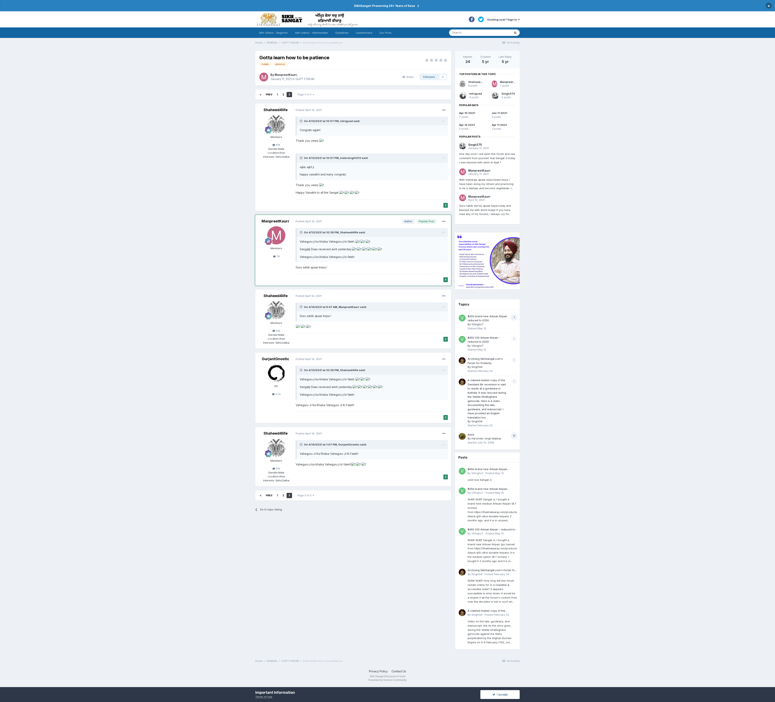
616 (277, 144)
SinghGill (476, 366)
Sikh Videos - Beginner (273, 32)
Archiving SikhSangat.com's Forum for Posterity (492, 570)
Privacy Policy (378, 671)
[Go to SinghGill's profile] (462, 360)
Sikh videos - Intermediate (311, 32)
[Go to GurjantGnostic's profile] (276, 373)
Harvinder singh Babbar (486, 438)
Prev (269, 94)
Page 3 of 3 (305, 94)
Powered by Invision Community (387, 679)
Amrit (471, 434)
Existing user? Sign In (502, 19)
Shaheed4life (276, 110)
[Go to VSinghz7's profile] (462, 318)
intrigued (346, 121)
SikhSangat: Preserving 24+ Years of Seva (384, 5)
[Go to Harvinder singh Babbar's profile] (462, 436)
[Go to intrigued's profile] (463, 95)
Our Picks (385, 32)
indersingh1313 (350, 158)
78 (278, 256)
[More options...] (444, 110)
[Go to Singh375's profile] (495, 95)
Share (409, 76)
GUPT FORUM (304, 79)
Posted (309, 110)
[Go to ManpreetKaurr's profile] (263, 77)
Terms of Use (263, 696)
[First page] (260, 94)
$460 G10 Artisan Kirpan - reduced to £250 (491, 530)
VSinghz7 (477, 324)
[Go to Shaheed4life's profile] (276, 124)
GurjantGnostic (275, 359)
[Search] (515, 32)
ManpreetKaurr (286, 74)
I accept (501, 694)
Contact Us (399, 671)
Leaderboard (364, 32)
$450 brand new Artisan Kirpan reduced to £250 (487, 469)
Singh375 (508, 93)
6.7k (278, 394)
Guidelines (342, 32)
